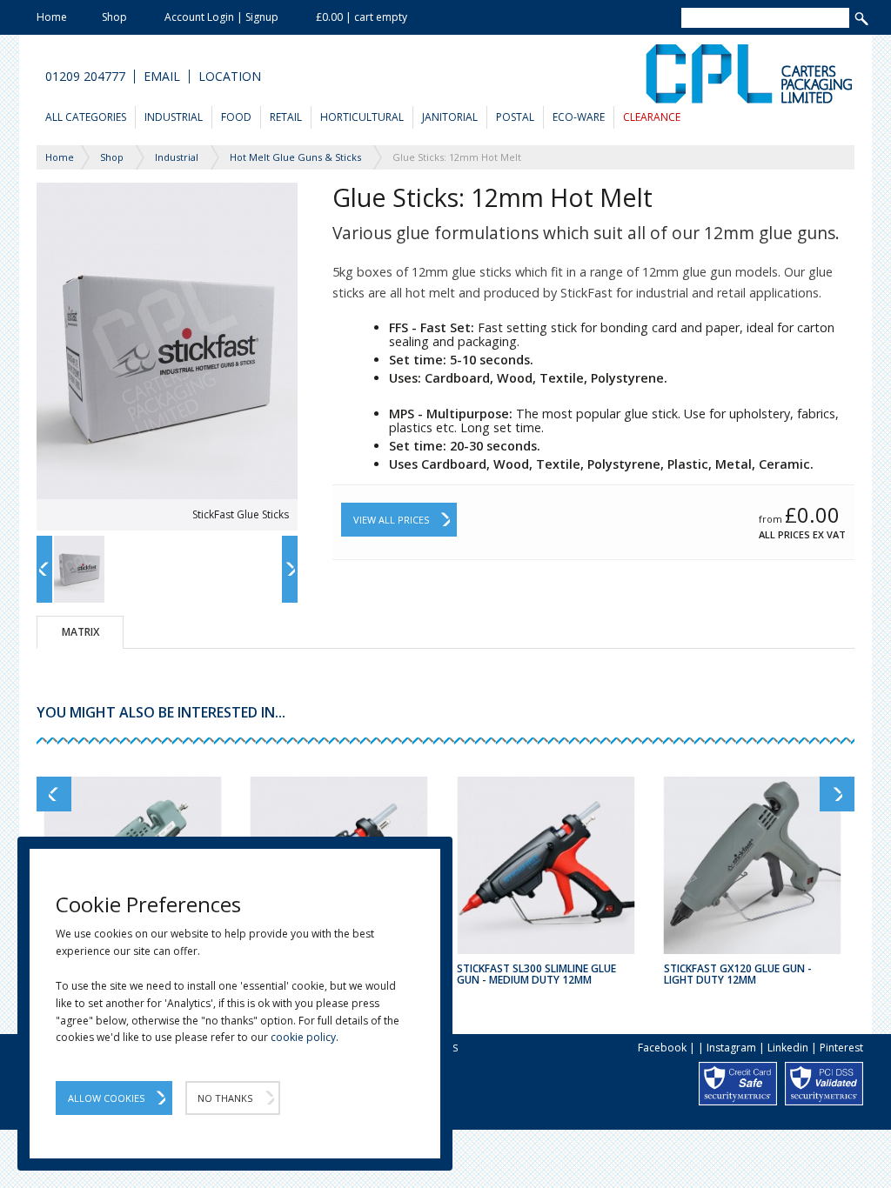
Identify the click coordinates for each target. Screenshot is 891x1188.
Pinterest (841, 1047)
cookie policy (303, 1037)
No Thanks (225, 1098)
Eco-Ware (579, 117)
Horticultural (362, 117)
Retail (286, 117)
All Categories (85, 117)
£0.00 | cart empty (361, 17)
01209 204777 (85, 76)
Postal (515, 117)
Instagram (731, 1047)
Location (229, 76)
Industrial (173, 117)
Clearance (651, 117)
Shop (114, 17)
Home (52, 17)
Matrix (80, 631)
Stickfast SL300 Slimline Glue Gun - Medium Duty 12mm (536, 974)
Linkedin (787, 1047)
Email (162, 76)
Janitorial (450, 117)
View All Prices (391, 519)
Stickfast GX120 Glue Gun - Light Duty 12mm (738, 974)
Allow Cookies (106, 1098)
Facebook (662, 1047)
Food (236, 117)
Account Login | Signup (221, 17)
